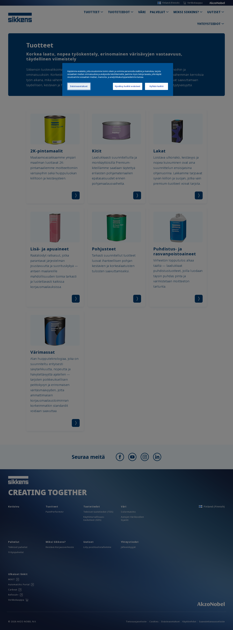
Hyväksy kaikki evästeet (127, 86)
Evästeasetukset (79, 86)
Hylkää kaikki (156, 86)
